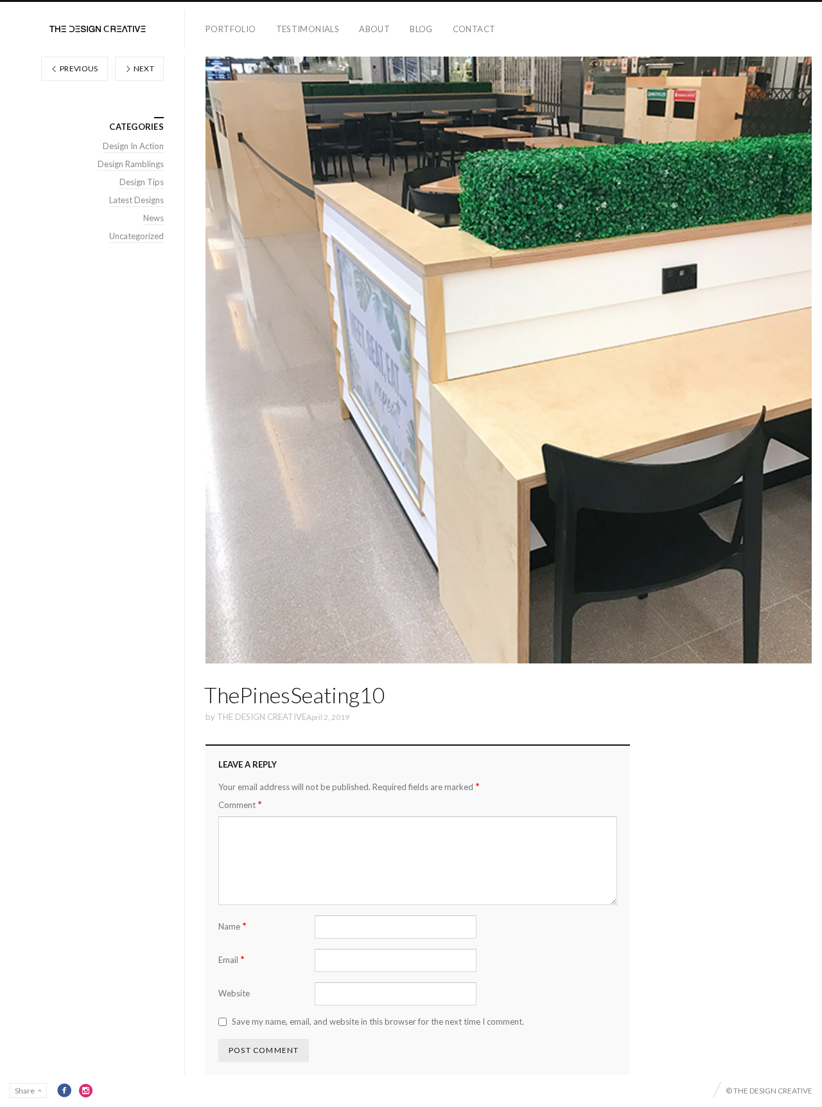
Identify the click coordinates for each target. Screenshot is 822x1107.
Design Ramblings (131, 164)
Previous (78, 68)
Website (234, 993)
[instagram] (86, 1090)
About (374, 29)
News (153, 218)
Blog (421, 29)
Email (231, 959)
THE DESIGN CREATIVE (261, 717)
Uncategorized (136, 236)
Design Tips (141, 182)
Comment (240, 804)
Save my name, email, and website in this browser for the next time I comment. (378, 1021)
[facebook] (64, 1090)
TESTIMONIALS (308, 29)
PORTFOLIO (231, 29)
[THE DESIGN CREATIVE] (97, 29)
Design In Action (133, 146)
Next (143, 68)
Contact (474, 29)
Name (232, 926)
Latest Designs (136, 200)
